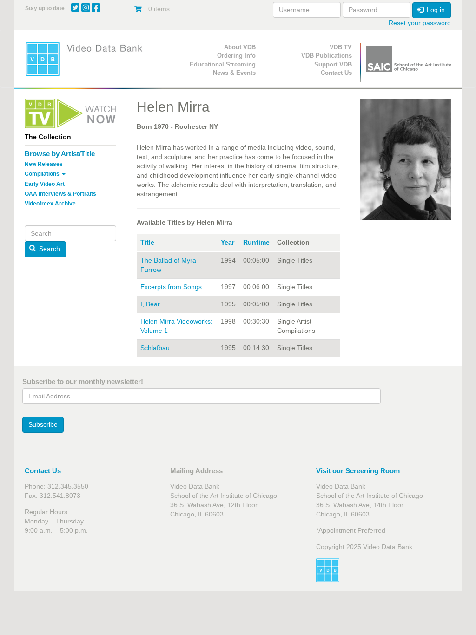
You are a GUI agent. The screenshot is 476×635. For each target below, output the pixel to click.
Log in (435, 9)
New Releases (44, 164)
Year (227, 242)
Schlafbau (155, 347)
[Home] (87, 59)
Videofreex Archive (50, 203)
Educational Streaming (223, 64)
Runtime (256, 242)
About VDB (240, 47)
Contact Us (336, 72)
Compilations (43, 174)
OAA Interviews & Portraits (60, 194)
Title (147, 242)
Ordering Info (236, 55)
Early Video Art (45, 184)
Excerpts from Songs (171, 287)
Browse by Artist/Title (60, 154)
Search (48, 248)
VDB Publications (326, 55)
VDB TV (341, 47)
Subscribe (43, 424)
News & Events (234, 72)
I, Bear (150, 304)
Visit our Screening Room (358, 471)
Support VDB (333, 64)
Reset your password (420, 22)
